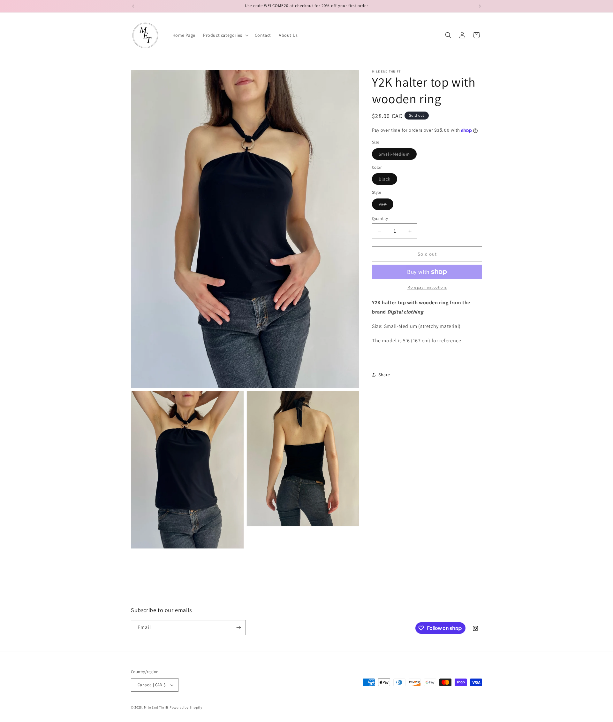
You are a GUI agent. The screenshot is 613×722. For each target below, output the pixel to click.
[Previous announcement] (133, 6)
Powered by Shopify (186, 707)
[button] (225, 35)
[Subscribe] (238, 627)
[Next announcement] (480, 6)
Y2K (386, 205)
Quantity (380, 218)
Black (388, 180)
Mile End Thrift (156, 707)
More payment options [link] (427, 287)
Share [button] (384, 374)
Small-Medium (398, 155)
